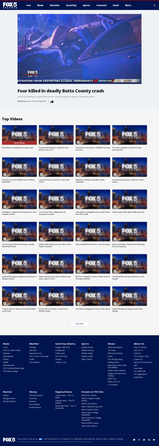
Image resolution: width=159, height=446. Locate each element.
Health (5, 362)
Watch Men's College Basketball (89, 413)
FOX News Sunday (10, 371)
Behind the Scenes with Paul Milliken (117, 366)
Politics (6, 359)
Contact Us (138, 359)
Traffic (31, 359)
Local (5, 347)
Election (7, 391)
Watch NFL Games (89, 395)
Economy (33, 398)
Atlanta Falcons (87, 350)
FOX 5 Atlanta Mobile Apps (13, 368)
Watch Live (112, 378)
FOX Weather (34, 362)
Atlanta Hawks (87, 353)
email (154, 440)
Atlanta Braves (87, 347)
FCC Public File (139, 371)
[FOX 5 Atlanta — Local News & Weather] (11, 5)
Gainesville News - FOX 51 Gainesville (65, 407)
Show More (80, 324)
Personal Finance (36, 395)
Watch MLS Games (89, 426)
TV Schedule (113, 384)
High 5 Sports (86, 359)
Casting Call (60, 350)
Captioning (138, 377)
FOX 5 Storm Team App (38, 356)
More (128, 5)
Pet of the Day (61, 356)
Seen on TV (138, 350)
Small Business (35, 407)
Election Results (9, 401)
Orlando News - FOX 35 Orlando (64, 401)
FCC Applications (140, 374)
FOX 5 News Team (141, 356)
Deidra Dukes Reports (116, 370)
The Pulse (112, 350)
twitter (144, 440)
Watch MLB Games (89, 403)
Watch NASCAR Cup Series (92, 406)
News (6, 343)
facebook (139, 440)
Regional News (63, 391)
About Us (139, 343)
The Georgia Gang (115, 359)
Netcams (33, 350)
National (6, 353)
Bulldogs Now (113, 362)
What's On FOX (114, 381)
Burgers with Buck (62, 347)
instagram (149, 440)
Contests (137, 353)
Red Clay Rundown (115, 353)
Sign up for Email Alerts (143, 362)
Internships (138, 368)
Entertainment (8, 365)
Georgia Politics (9, 398)
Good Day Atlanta (65, 343)
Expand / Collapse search (154, 5)
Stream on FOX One (92, 391)
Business (32, 401)
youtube (134, 440)
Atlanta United (87, 356)
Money (33, 391)
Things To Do (60, 362)
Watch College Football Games (90, 399)
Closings (32, 347)
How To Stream (140, 347)
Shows (111, 343)
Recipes (58, 359)
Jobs (135, 365)
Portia (110, 356)
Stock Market (34, 404)
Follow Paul (60, 353)
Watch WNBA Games (90, 423)
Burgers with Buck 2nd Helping (117, 374)
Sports (85, 343)
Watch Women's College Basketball (91, 419)
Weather (34, 343)
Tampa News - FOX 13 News (64, 396)
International (8, 356)
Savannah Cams (35, 353)
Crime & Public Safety (11, 350)
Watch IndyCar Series (90, 409)
